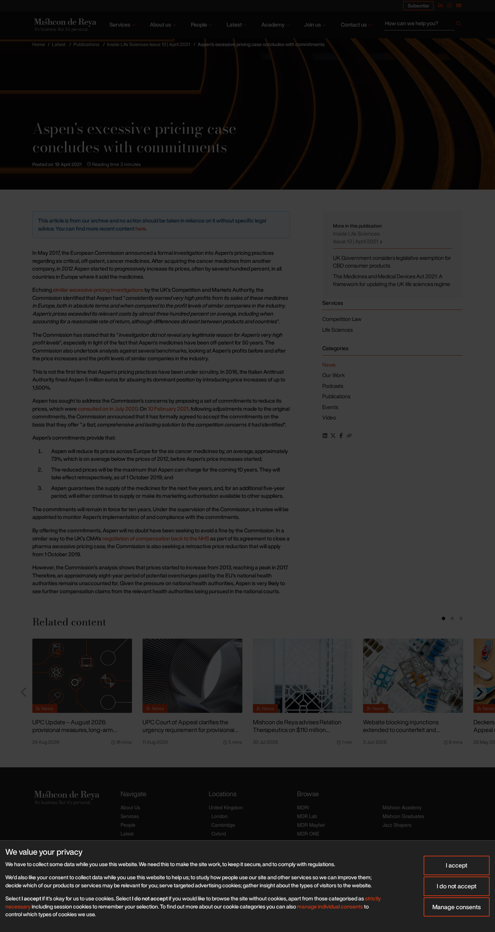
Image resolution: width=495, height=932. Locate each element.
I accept (456, 865)
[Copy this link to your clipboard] (349, 435)
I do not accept (456, 886)
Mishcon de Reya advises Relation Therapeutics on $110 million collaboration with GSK (297, 729)
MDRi (303, 807)
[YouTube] (459, 5)
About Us (130, 807)
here (140, 229)
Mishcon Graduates (403, 816)
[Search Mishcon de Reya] (423, 24)
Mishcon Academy (402, 807)
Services (119, 25)
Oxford (218, 833)
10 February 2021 (168, 409)
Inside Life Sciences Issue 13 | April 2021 (148, 44)
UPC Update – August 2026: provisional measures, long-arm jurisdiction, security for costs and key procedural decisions (80, 733)
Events (330, 407)
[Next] (479, 692)
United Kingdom (226, 807)
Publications (86, 44)
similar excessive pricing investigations (98, 290)
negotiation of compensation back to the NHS (155, 538)
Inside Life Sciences (356, 238)
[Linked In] (440, 5)
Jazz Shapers (397, 824)
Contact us (354, 25)
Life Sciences (337, 330)
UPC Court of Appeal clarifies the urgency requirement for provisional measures (188, 729)
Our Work (333, 375)
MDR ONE (308, 833)
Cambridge (223, 824)
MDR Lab (307, 816)
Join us (312, 25)
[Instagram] (450, 5)
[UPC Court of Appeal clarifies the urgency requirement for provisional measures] (192, 676)
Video (329, 417)
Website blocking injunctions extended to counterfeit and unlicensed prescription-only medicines (400, 733)
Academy (273, 25)
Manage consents (456, 906)
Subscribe (418, 5)
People (199, 25)
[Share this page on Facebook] (341, 435)
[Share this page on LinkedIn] (325, 435)
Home (38, 44)
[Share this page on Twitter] (333, 435)
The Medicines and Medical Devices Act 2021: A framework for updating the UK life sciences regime (391, 280)
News (328, 365)
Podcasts (332, 386)
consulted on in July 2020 (108, 409)
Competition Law (341, 319)
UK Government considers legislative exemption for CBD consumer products (392, 262)
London (219, 816)
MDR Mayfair (311, 824)
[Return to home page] (64, 25)
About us (160, 25)
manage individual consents (330, 906)
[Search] (459, 25)
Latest (234, 25)
